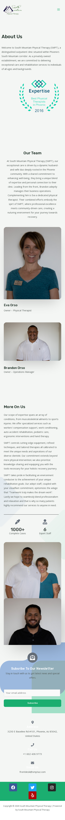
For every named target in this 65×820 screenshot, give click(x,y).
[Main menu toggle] (58, 9)
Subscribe (32, 703)
